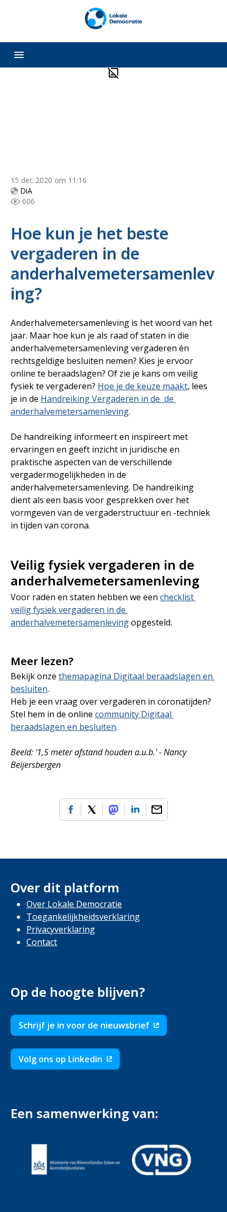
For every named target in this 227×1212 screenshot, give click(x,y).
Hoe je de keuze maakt (142, 386)
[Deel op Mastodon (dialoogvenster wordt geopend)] (113, 809)
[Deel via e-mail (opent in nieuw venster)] (156, 809)
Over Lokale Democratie (74, 904)
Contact (41, 942)
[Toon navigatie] (19, 55)
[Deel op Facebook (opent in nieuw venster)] (70, 809)
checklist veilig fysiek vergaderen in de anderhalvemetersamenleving (103, 609)
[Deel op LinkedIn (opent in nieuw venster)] (135, 809)
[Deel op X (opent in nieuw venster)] (91, 809)
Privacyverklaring (60, 929)
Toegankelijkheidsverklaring (83, 916)
